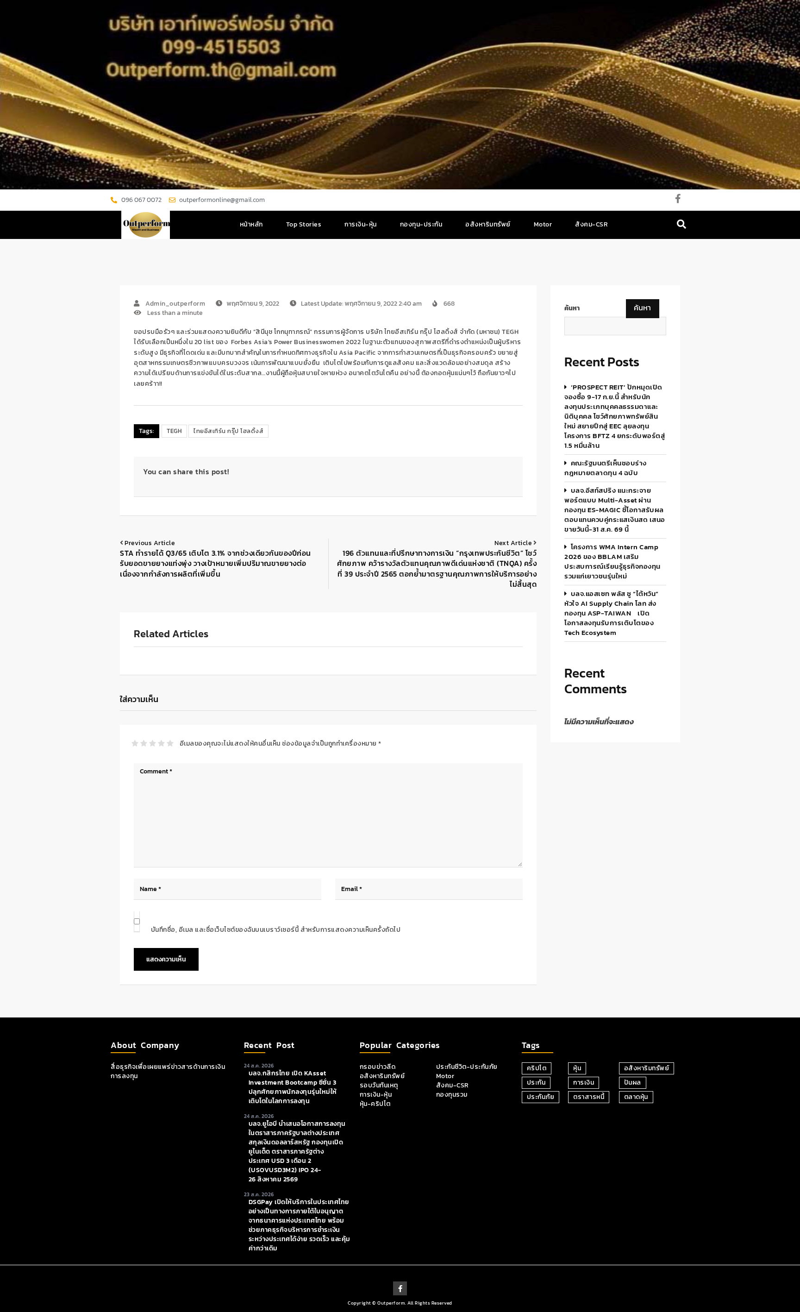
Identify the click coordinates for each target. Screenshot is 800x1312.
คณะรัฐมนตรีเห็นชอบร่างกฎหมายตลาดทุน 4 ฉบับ (605, 468)
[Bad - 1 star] (135, 743)
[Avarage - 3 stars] (152, 743)
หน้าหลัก (251, 224)
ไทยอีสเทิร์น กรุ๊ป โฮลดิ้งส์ (228, 431)
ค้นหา (572, 308)
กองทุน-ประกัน (421, 224)
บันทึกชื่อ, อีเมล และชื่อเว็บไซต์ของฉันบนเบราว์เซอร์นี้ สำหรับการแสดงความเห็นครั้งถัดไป (276, 930)
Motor (543, 224)
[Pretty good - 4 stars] (161, 743)
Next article (513, 543)
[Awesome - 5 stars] (170, 743)
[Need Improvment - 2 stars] (143, 743)
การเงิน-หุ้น (360, 224)
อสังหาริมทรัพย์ (488, 224)
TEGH (174, 431)
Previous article (150, 543)
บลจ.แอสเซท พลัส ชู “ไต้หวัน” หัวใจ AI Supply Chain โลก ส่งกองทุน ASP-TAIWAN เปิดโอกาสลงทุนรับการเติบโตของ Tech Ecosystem (611, 613)
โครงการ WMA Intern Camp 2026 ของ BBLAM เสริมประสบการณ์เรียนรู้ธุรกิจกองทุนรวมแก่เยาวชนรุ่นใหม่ (612, 561)
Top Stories (304, 224)
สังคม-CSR (591, 224)
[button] (682, 225)
